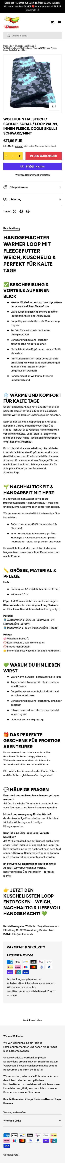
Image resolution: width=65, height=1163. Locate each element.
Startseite (7, 46)
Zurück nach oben (32, 1020)
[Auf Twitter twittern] (14, 211)
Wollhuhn (14, 1155)
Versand (19, 146)
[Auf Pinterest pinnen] (27, 211)
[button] (52, 22)
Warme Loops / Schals (24, 46)
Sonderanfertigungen (47, 362)
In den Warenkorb (43, 156)
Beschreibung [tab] (11, 228)
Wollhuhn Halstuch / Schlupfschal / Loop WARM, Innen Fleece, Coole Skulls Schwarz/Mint (30, 49)
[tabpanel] (32, 585)
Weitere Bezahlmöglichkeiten (32, 174)
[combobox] (32, 35)
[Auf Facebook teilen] (21, 211)
